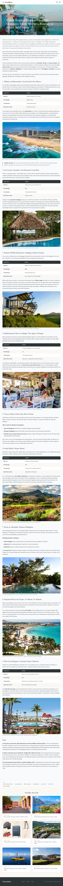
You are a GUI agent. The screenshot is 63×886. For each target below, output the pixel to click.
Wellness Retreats (27, 784)
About (23, 881)
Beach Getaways (6, 786)
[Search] (57, 2)
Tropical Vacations (18, 784)
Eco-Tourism (50, 784)
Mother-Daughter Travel (8, 784)
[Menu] (60, 2)
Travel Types (13, 13)
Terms (32, 881)
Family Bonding (36, 784)
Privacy (27, 881)
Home (8, 13)
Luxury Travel (43, 784)
